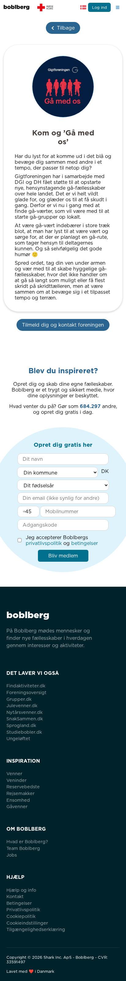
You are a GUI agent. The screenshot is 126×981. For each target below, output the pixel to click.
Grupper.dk (18, 699)
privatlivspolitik (44, 543)
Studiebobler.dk (24, 732)
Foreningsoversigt (26, 692)
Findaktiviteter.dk (25, 685)
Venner (14, 773)
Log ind (99, 7)
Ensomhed (18, 800)
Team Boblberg (23, 848)
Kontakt (15, 896)
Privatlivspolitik (23, 909)
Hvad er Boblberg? (27, 841)
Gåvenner (17, 806)
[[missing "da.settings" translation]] (83, 7)
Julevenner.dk (21, 705)
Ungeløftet (18, 738)
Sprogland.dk (21, 725)
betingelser (84, 543)
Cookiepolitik (20, 916)
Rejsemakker (20, 793)
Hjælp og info (21, 890)
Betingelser (19, 903)
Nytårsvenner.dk (24, 712)
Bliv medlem (63, 556)
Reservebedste (23, 786)
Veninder (16, 780)
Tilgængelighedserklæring (35, 929)
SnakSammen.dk (24, 718)
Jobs (11, 854)
